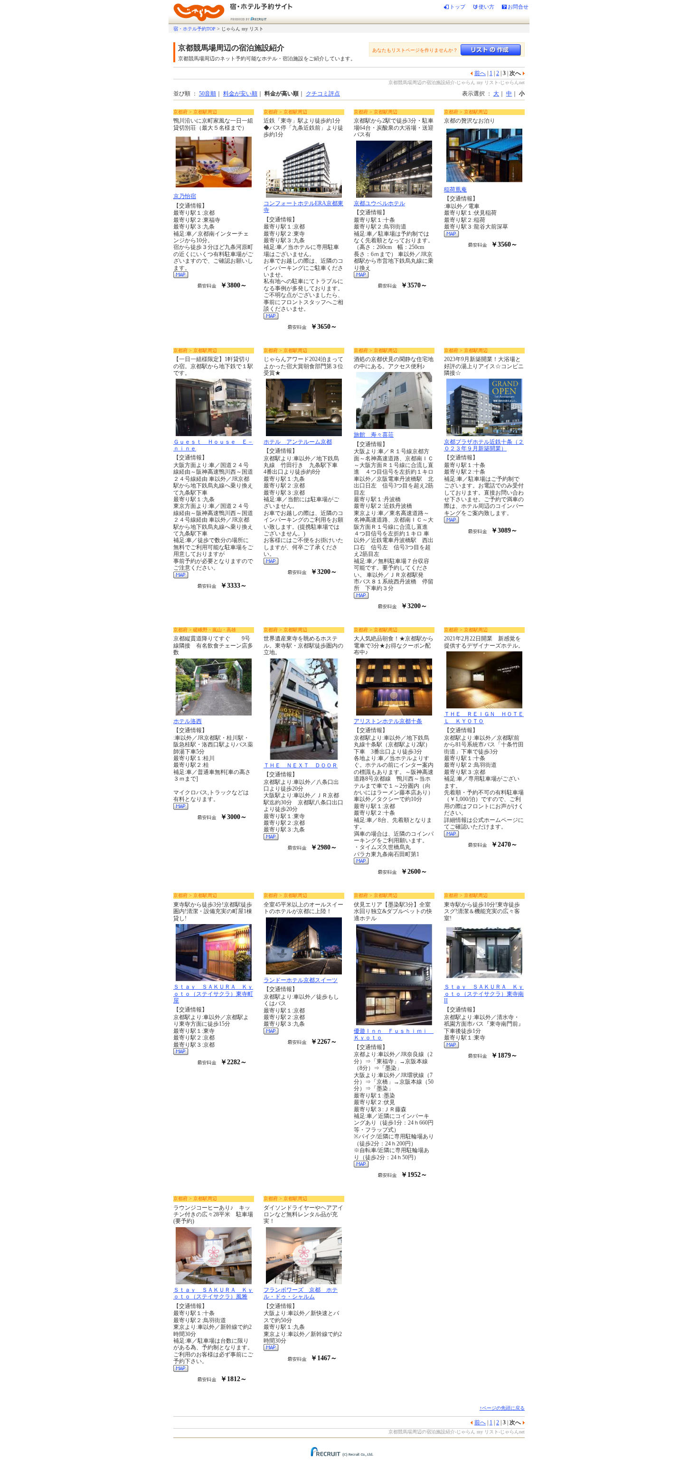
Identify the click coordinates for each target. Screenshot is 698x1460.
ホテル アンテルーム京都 (298, 442)
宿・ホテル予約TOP (194, 28)
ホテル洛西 (187, 721)
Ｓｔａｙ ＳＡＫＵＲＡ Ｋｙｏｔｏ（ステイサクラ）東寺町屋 (213, 993)
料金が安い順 (240, 93)
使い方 (486, 7)
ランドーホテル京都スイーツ (301, 980)
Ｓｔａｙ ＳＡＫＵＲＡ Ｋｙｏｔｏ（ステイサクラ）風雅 (213, 1293)
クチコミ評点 (323, 93)
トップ (457, 7)
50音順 (207, 93)
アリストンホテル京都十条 (388, 721)
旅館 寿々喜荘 (374, 434)
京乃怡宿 (184, 196)
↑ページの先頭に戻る (502, 1408)
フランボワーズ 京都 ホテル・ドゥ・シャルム (301, 1293)
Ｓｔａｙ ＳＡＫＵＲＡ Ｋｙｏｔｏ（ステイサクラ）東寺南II (484, 993)
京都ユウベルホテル (379, 203)
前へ (480, 73)
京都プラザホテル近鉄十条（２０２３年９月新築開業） (484, 445)
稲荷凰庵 (455, 189)
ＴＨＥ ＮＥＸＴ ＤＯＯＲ (301, 765)
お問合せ (518, 7)
